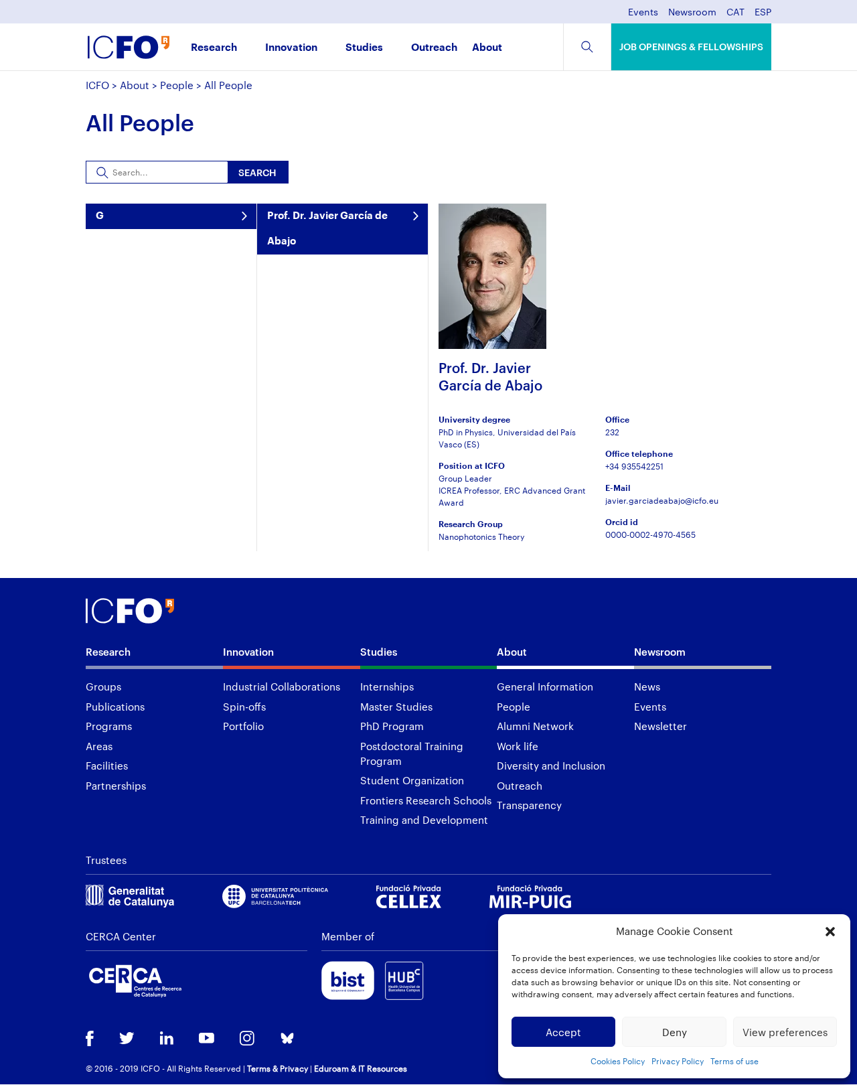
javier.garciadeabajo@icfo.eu (661, 500)
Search (257, 172)
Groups (103, 686)
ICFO (97, 85)
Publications (115, 707)
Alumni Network (535, 726)
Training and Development (424, 820)
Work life (517, 746)
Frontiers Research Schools (425, 800)
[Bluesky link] (287, 1040)
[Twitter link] (127, 1039)
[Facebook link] (90, 1040)
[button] (830, 931)
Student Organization (412, 780)
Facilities (107, 766)
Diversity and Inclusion (551, 766)
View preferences (785, 1032)
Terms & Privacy (277, 1068)
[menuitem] (735, 15)
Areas (99, 746)
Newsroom (692, 12)
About (487, 48)
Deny (674, 1032)
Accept (563, 1032)
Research (214, 48)
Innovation (291, 48)
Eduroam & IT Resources (360, 1068)
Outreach (434, 48)
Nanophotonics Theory (481, 536)
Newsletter (660, 726)
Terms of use (734, 1061)
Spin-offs (244, 707)
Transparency (529, 805)
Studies (364, 48)
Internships (387, 686)
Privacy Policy (677, 1061)
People (176, 85)
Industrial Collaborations (281, 686)
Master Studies (396, 707)
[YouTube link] (206, 1039)
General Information (545, 686)
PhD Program (392, 726)
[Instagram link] (247, 1039)
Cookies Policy (618, 1061)
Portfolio (243, 726)
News (647, 686)
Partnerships (116, 786)
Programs (109, 726)
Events (643, 12)
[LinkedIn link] (166, 1039)
